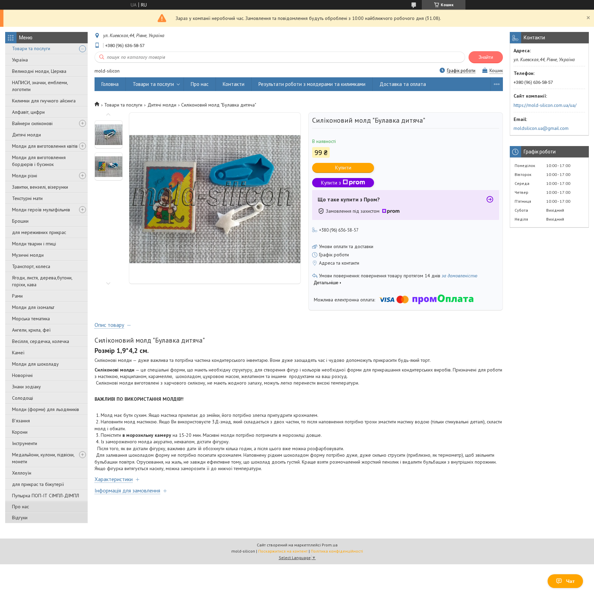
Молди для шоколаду (35, 364)
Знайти (485, 57)
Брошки (20, 221)
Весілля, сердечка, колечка (40, 341)
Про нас (20, 506)
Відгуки (20, 517)
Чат (570, 581)
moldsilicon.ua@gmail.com (541, 128)
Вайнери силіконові (32, 123)
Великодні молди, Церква (39, 71)
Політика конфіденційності (337, 551)
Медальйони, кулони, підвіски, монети (43, 458)
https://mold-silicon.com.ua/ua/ (545, 105)
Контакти (233, 84)
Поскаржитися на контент (283, 551)
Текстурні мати (27, 198)
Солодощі (22, 398)
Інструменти (24, 443)
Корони (20, 432)
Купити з (331, 182)
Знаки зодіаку (26, 387)
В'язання (21, 421)
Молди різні (24, 176)
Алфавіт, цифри (28, 112)
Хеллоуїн (21, 473)
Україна (20, 60)
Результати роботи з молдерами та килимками (311, 84)
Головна (110, 84)
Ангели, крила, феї (31, 330)
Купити (343, 167)
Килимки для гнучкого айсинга (44, 101)
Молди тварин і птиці (34, 244)
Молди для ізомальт (33, 307)
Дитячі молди (26, 135)
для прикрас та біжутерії (38, 484)
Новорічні (22, 375)
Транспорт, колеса (31, 266)
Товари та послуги (31, 48)
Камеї (18, 353)
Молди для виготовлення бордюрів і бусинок (39, 160)
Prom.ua (330, 544)
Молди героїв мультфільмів (41, 210)
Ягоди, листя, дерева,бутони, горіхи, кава (42, 281)
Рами (17, 296)
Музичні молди (28, 255)
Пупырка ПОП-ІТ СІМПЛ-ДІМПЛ (45, 495)
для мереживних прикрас (39, 232)
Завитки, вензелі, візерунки (40, 187)
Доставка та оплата (403, 84)
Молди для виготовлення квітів (45, 146)
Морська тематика (31, 318)
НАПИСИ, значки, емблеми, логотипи (40, 85)
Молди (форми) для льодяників (45, 409)
